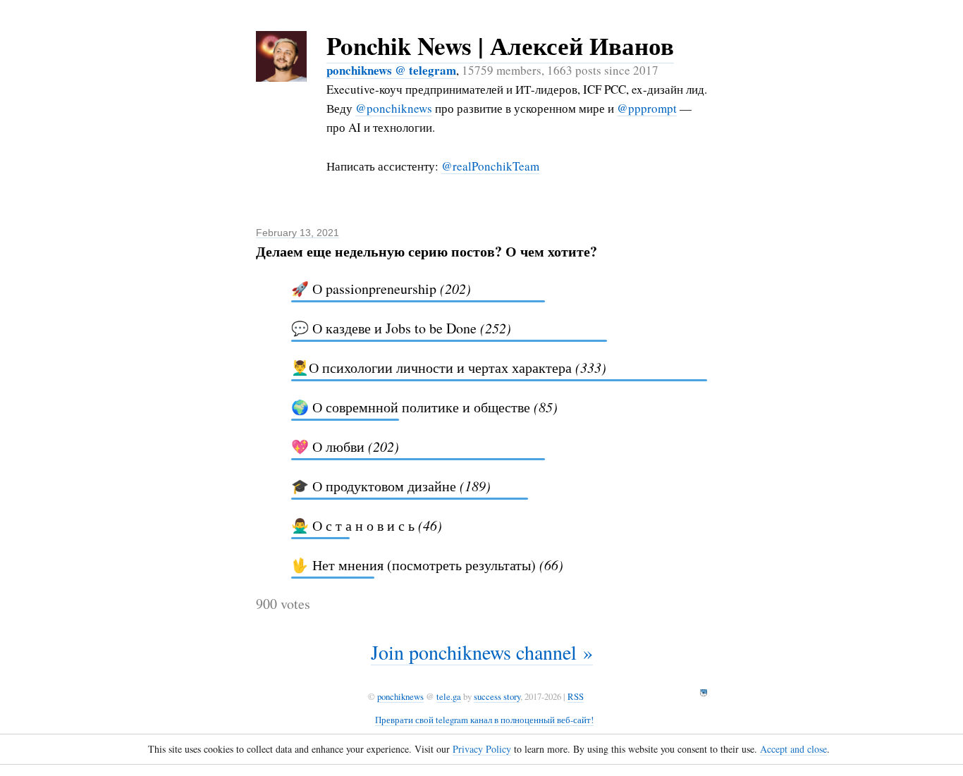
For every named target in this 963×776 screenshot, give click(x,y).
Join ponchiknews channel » (482, 652)
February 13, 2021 (297, 232)
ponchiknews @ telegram (391, 70)
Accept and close (793, 749)
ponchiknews (400, 696)
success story (497, 696)
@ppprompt (647, 108)
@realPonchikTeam (490, 166)
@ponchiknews (393, 108)
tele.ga (448, 696)
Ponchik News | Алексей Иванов (500, 45)
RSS (576, 696)
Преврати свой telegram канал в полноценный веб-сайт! (484, 719)
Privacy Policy (482, 749)
